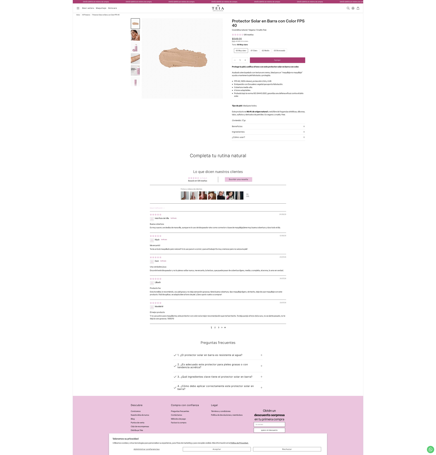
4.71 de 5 (203, 178)
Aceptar (217, 449)
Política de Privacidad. (239, 443)
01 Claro (254, 50)
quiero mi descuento (269, 430)
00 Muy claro (241, 50)
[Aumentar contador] (245, 60)
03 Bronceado (279, 50)
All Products (86, 15)
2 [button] (215, 327)
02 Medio (265, 50)
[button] (78, 8)
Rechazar (287, 449)
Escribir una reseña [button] (238, 179)
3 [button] (218, 327)
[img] (155, 214)
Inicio (78, 15)
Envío (233, 41)
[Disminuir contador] (235, 60)
